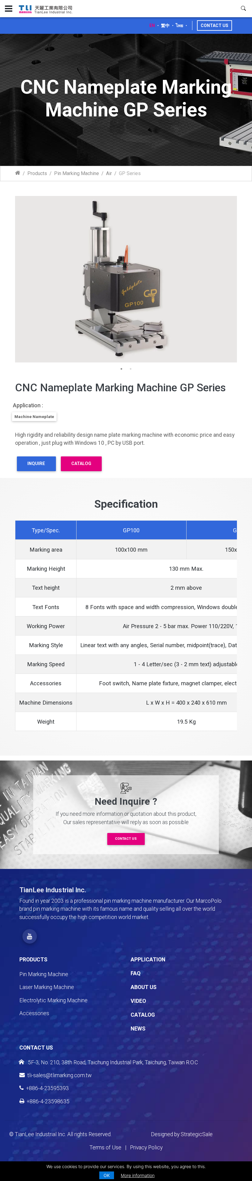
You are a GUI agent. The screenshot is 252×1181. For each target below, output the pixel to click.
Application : (28, 405)
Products (37, 173)
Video (138, 1001)
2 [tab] (131, 369)
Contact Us (214, 25)
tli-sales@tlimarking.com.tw (59, 1075)
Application (148, 959)
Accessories (34, 1013)
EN (152, 25)
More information (138, 1175)
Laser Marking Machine (46, 987)
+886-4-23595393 (47, 1088)
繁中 (165, 25)
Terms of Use (105, 1147)
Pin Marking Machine (76, 173)
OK (107, 1175)
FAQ (135, 973)
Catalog (143, 1015)
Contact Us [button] (126, 839)
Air (109, 173)
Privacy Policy (146, 1147)
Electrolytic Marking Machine (53, 1000)
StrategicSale (197, 1134)
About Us (143, 987)
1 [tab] (121, 369)
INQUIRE (36, 463)
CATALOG (81, 463)
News (138, 1029)
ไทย (179, 25)
